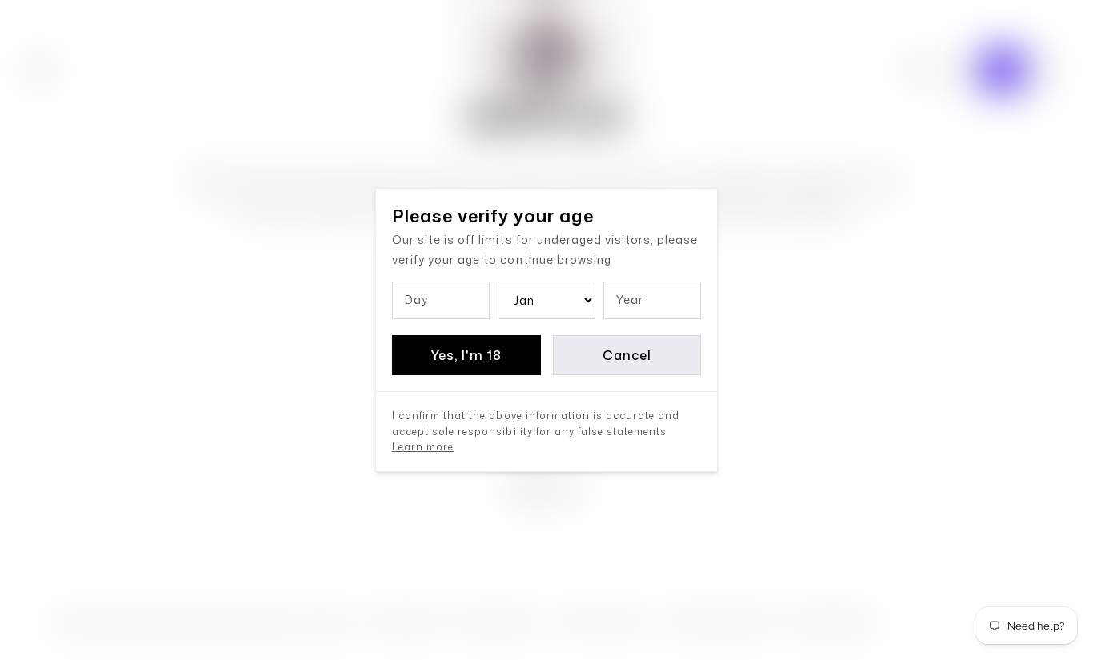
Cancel (627, 355)
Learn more (423, 447)
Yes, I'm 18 (466, 355)
